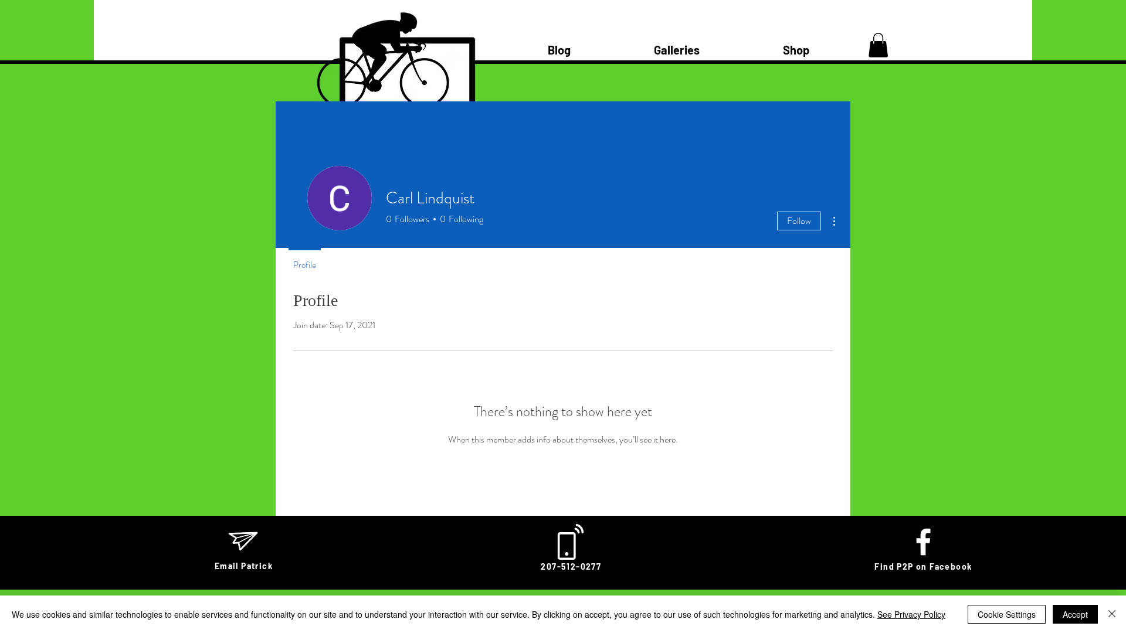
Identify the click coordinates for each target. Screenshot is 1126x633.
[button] (878, 45)
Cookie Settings (1007, 614)
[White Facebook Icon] (923, 542)
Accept (1075, 614)
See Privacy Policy (911, 614)
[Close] (1112, 614)
